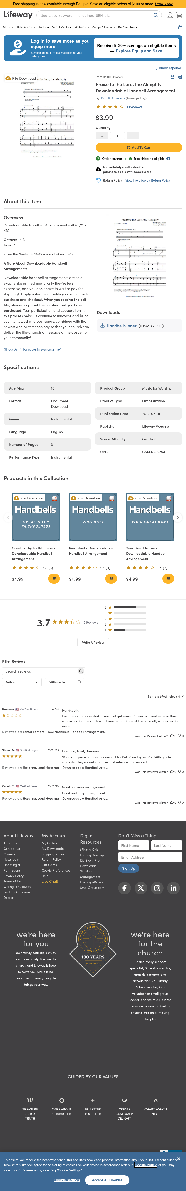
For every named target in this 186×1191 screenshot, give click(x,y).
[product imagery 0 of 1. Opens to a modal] (47, 117)
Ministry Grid (89, 849)
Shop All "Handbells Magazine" (32, 349)
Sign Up (128, 868)
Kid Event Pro (90, 860)
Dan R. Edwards (113, 98)
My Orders (49, 843)
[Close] (179, 1159)
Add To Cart (142, 147)
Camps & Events (102, 27)
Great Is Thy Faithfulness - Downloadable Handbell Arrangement (33, 553)
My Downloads (53, 848)
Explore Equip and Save (139, 51)
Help (45, 875)
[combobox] (99, 15)
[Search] (155, 15)
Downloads (88, 865)
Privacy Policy (14, 875)
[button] (127, 608)
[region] (93, 1171)
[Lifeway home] (18, 15)
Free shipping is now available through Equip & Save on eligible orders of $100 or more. (93, 3)
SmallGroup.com (92, 887)
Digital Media (60, 27)
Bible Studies (24, 27)
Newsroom (11, 859)
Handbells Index (122, 325)
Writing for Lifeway (17, 886)
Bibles (6, 27)
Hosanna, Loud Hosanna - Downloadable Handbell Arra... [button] (65, 767)
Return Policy (51, 859)
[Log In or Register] (170, 15)
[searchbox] (39, 670)
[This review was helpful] (172, 735)
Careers (9, 854)
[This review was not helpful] (179, 735)
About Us (10, 843)
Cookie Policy (146, 1165)
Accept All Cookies (107, 1180)
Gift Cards (49, 864)
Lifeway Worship (92, 854)
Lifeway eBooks (91, 882)
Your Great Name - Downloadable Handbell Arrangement (146, 553)
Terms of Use (13, 881)
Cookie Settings (67, 1180)
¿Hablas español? (169, 67)
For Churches (126, 27)
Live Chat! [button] (50, 881)
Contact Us (12, 848)
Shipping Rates (53, 854)
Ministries (80, 27)
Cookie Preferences (56, 870)
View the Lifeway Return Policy (147, 180)
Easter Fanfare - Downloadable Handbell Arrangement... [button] (64, 731)
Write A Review (93, 642)
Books (42, 27)
